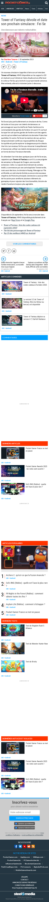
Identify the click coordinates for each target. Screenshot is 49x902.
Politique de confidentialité (24, 888)
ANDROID (10, 9)
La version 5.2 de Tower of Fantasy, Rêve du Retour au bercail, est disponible (33, 302)
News (27, 9)
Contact (24, 880)
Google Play (29, 220)
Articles (40, 9)
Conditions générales (24, 885)
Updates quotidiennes (26, 824)
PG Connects (26, 867)
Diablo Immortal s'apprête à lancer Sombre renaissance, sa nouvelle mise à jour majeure (12, 265)
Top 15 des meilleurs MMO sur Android (19, 233)
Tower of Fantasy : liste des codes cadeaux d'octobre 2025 (35, 283)
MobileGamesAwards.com (26, 870)
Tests (33, 9)
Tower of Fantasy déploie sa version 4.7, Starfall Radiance (34, 317)
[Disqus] (24, 370)
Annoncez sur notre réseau (24, 882)
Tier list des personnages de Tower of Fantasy (22, 230)
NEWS (3, 16)
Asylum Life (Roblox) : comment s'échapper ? (25, 604)
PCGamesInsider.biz (31, 860)
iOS (2, 9)
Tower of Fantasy (20, 62)
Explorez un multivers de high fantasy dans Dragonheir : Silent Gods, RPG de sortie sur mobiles (37, 265)
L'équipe (24, 877)
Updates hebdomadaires (26, 828)
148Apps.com (38, 857)
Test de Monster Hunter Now (37, 643)
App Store (16, 220)
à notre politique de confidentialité (32, 835)
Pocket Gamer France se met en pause (23, 612)
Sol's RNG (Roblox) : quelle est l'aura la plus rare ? (36, 485)
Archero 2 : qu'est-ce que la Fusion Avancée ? (25, 575)
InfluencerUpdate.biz (14, 864)
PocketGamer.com (10, 857)
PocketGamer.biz (14, 860)
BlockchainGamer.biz (33, 864)
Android (9, 62)
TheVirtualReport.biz (9, 867)
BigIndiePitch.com (41, 867)
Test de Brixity (31, 661)
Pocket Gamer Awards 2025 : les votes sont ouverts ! (36, 467)
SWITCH (19, 9)
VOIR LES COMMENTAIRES (24, 244)
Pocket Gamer (24, 116)
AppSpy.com (25, 857)
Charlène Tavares (10, 59)
